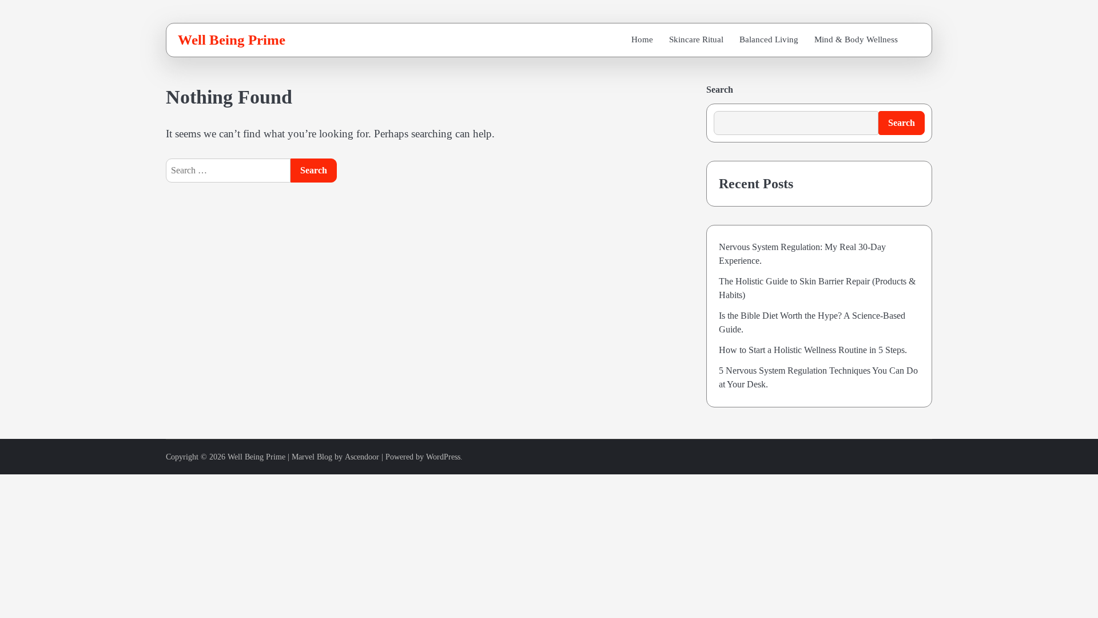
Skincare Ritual (696, 39)
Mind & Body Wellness (856, 39)
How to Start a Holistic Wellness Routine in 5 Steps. (813, 350)
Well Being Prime (231, 39)
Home (642, 39)
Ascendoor (362, 457)
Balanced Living (768, 39)
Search (719, 89)
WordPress (443, 457)
